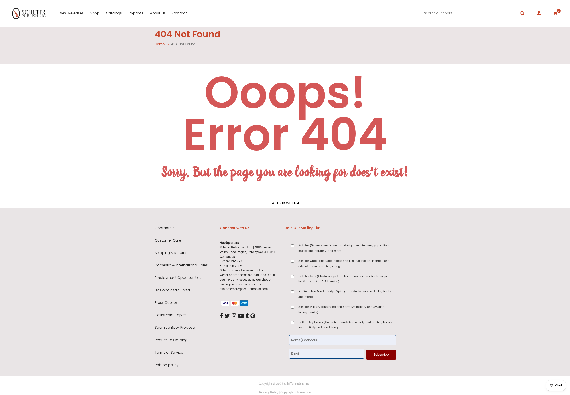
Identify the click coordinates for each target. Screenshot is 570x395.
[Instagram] (234, 316)
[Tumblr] (247, 316)
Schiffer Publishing (297, 383)
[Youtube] (241, 316)
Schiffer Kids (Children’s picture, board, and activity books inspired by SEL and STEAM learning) (344, 278)
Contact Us (164, 228)
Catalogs (114, 13)
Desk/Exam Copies (171, 315)
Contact (179, 13)
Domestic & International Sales (181, 265)
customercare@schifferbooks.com (244, 289)
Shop (94, 13)
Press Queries (166, 302)
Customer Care (168, 240)
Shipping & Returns (171, 253)
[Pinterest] (252, 316)
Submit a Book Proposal (175, 327)
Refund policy (167, 365)
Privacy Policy (268, 392)
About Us (158, 13)
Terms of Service (169, 352)
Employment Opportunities (178, 278)
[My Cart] (555, 13)
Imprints (135, 13)
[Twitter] (227, 316)
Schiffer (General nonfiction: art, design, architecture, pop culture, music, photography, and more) (344, 248)
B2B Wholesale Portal (173, 290)
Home (160, 44)
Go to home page (285, 203)
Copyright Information (295, 392)
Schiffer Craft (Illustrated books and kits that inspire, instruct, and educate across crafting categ (343, 263)
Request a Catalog (171, 340)
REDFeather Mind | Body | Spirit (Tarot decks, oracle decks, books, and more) (345, 294)
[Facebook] (221, 316)
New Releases (72, 13)
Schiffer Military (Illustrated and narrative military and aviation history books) (341, 309)
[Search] (522, 13)
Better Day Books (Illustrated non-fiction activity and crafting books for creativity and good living (345, 324)
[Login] (539, 13)
